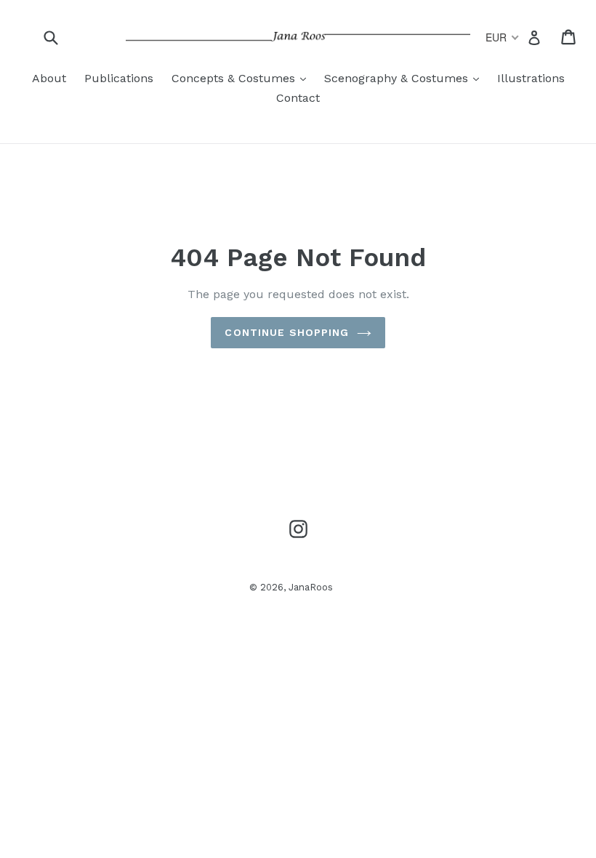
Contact (298, 98)
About (49, 78)
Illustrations (531, 78)
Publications (118, 78)
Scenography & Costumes (405, 78)
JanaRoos (311, 587)
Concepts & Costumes (242, 78)
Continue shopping (287, 332)
